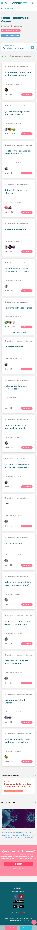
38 (8, 291)
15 (7, 94)
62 (14, 327)
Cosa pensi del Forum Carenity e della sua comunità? (18, 785)
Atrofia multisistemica (15, 229)
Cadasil (8, 504)
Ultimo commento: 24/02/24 (13, 316)
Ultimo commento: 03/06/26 (13, 123)
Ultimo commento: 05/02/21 (13, 555)
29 (8, 447)
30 (8, 212)
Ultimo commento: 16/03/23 (13, 437)
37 (8, 487)
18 (14, 134)
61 (7, 722)
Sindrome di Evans (13, 347)
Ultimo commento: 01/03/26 (13, 241)
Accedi (25, 927)
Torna (3, 13)
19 (7, 683)
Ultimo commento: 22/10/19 (13, 712)
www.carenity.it (10, 918)
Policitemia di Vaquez (13, 48)
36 (8, 761)
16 (7, 408)
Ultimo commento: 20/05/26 (13, 162)
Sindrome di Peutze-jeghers (18, 308)
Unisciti (18, 864)
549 (8, 134)
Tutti (5, 56)
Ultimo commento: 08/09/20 (13, 594)
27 (8, 526)
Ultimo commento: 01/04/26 (13, 202)
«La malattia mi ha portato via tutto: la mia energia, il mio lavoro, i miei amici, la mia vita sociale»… (18, 835)
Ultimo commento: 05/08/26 (13, 84)
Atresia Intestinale (13, 543)
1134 (8, 327)
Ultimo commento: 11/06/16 (13, 751)
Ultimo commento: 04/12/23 (13, 358)
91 (7, 251)
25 (8, 173)
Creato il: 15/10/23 (10, 398)
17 (7, 565)
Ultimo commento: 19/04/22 (13, 515)
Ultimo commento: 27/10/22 (13, 476)
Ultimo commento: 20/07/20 (13, 633)
